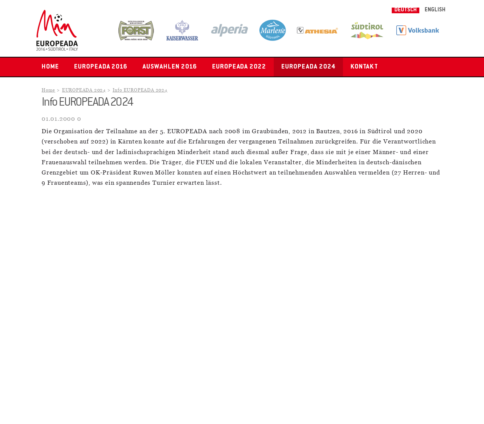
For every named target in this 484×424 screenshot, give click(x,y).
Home (50, 67)
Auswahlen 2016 (170, 67)
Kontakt (365, 67)
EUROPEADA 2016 (100, 67)
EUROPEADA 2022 (239, 67)
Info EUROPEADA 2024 (140, 90)
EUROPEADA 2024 (308, 67)
